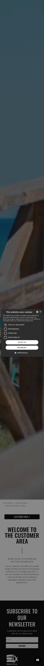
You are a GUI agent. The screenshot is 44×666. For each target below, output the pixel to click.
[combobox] (37, 312)
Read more (29, 321)
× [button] (40, 312)
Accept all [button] (22, 342)
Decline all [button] (22, 348)
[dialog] (22, 333)
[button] (22, 352)
